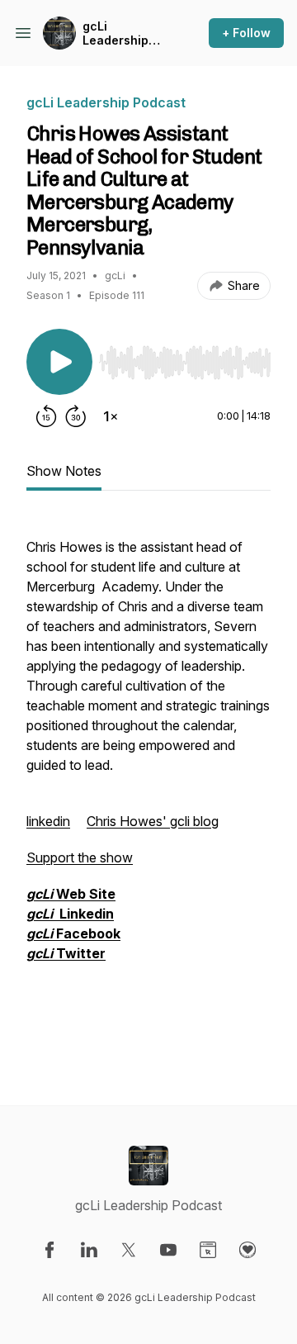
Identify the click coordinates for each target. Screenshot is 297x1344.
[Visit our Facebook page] (49, 1250)
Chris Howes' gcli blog (153, 821)
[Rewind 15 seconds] (46, 416)
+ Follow (246, 33)
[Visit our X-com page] (128, 1250)
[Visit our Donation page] (247, 1250)
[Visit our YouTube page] (168, 1250)
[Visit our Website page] (208, 1250)
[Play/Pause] (59, 362)
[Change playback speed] (110, 416)
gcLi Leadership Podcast (115, 33)
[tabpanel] (148, 784)
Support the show (79, 857)
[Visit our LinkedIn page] (89, 1250)
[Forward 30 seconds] (75, 416)
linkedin (48, 821)
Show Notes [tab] (63, 471)
